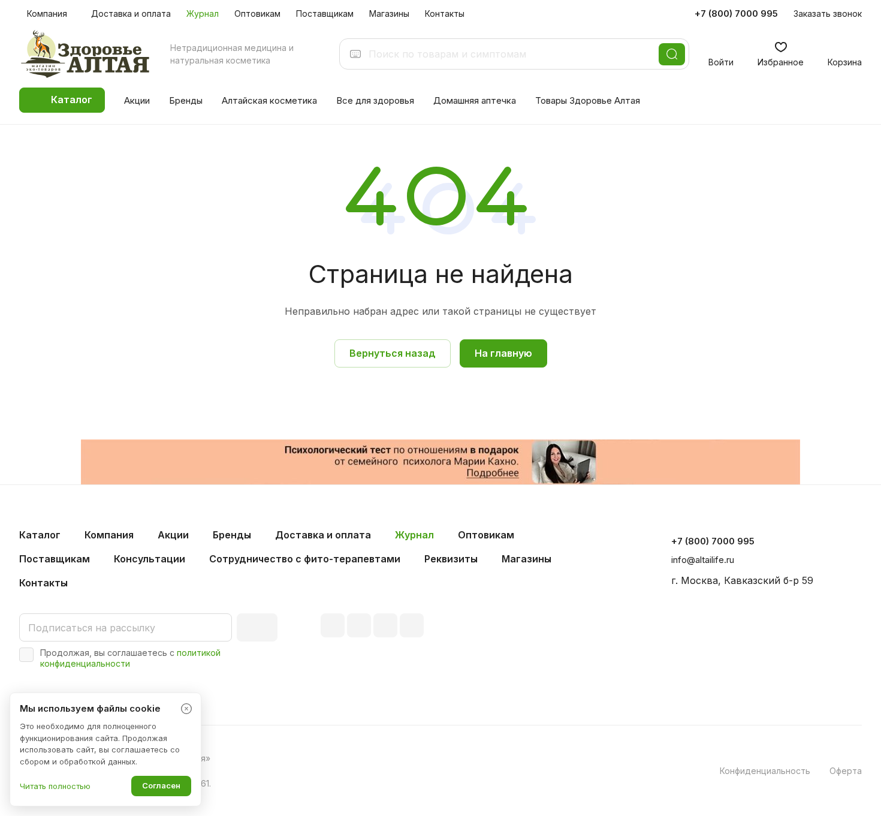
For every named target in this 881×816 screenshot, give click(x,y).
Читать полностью (55, 786)
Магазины (526, 559)
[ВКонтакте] (333, 625)
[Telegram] (359, 625)
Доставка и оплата (323, 535)
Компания (109, 535)
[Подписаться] (257, 627)
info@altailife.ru (702, 559)
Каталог (40, 535)
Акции (173, 535)
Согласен (161, 785)
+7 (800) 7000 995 (736, 13)
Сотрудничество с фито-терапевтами (304, 559)
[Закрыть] (186, 708)
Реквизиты (451, 559)
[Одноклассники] (412, 625)
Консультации (149, 559)
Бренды (232, 535)
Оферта (845, 771)
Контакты (43, 583)
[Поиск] (672, 54)
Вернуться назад (392, 353)
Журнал (414, 535)
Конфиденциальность (765, 771)
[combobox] (510, 54)
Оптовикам (486, 535)
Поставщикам (54, 559)
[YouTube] (385, 625)
